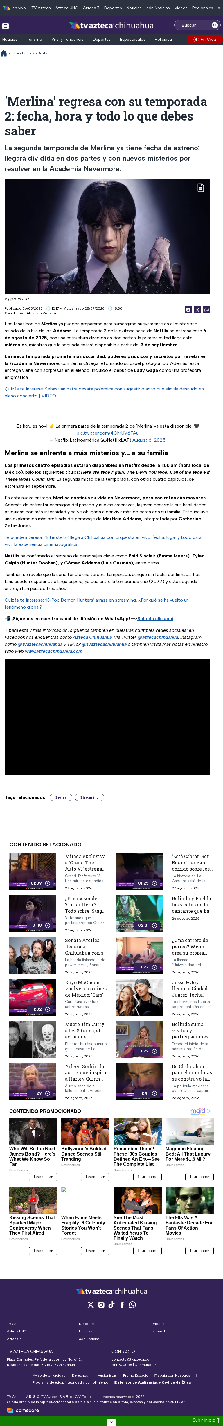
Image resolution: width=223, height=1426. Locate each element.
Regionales (202, 8)
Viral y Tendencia (67, 39)
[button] (111, 1422)
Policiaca (163, 39)
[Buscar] (215, 24)
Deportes (113, 8)
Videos (181, 8)
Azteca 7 (91, 8)
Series (61, 797)
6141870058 (122, 1365)
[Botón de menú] (5, 25)
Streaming (89, 797)
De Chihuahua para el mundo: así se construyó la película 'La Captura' (193, 1078)
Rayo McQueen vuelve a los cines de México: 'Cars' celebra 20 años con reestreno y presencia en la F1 (86, 997)
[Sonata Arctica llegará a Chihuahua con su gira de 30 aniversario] (32, 956)
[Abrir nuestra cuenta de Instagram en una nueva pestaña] (101, 1304)
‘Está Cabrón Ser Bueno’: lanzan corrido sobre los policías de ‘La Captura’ (191, 868)
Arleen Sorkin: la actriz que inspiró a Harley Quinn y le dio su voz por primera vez (85, 1078)
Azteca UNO (66, 8)
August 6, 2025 (149, 440)
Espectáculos (132, 39)
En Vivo (208, 39)
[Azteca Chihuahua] (111, 26)
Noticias (134, 8)
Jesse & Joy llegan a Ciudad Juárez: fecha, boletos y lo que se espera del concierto (190, 997)
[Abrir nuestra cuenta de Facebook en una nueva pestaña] (121, 1304)
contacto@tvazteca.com (132, 1359)
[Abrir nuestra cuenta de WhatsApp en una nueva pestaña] (132, 1304)
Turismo (34, 39)
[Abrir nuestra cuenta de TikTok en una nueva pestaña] (111, 1304)
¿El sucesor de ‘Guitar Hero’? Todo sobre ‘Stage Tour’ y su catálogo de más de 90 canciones (85, 913)
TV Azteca (41, 8)
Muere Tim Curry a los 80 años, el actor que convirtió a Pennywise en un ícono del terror (85, 1040)
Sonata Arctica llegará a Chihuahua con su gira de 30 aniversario (85, 952)
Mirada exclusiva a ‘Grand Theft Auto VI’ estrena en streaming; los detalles (85, 868)
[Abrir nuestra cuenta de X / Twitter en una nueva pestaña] (90, 1304)
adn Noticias (158, 8)
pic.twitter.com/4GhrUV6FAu (108, 433)
